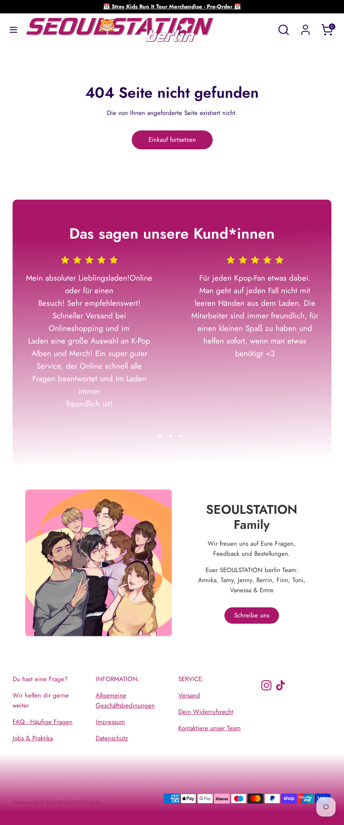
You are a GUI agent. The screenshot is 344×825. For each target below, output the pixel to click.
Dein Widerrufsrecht (205, 711)
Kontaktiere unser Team (209, 728)
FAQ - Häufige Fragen (43, 721)
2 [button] (170, 436)
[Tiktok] (281, 685)
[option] (83, 342)
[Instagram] (266, 685)
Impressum (110, 721)
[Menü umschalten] (13, 29)
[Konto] (305, 26)
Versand (189, 695)
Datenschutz (112, 738)
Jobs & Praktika (33, 738)
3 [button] (181, 436)
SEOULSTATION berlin (79, 802)
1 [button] (160, 436)
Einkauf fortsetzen (172, 139)
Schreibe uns (251, 615)
